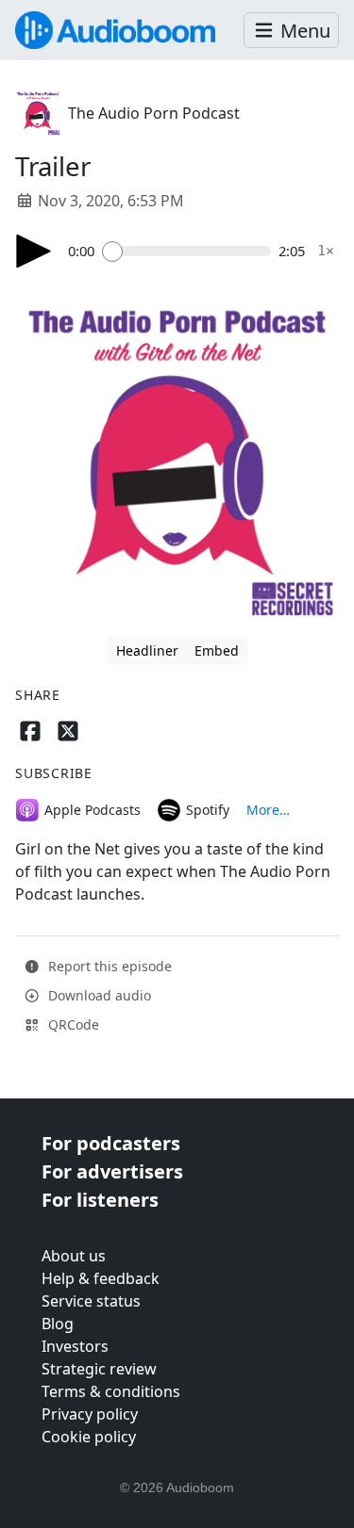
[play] (34, 251)
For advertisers (112, 1171)
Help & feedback (101, 1278)
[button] (291, 30)
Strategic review (99, 1368)
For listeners (100, 1199)
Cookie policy (89, 1436)
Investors (75, 1346)
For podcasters (111, 1143)
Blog (58, 1323)
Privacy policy (90, 1414)
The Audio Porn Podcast (154, 113)
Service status (91, 1301)
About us (74, 1255)
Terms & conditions (111, 1391)
